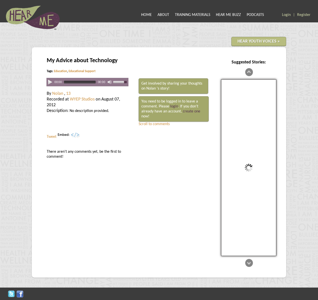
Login (286, 15)
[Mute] (109, 82)
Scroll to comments (154, 124)
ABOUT (163, 15)
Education (60, 71)
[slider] (120, 81)
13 (68, 93)
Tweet (51, 137)
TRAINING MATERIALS (192, 15)
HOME (146, 15)
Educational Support (82, 71)
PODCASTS (255, 15)
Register (304, 15)
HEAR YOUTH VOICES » (259, 41)
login (174, 106)
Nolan (58, 93)
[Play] (50, 81)
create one (191, 111)
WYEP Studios (82, 99)
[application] (87, 82)
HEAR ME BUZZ (228, 15)
